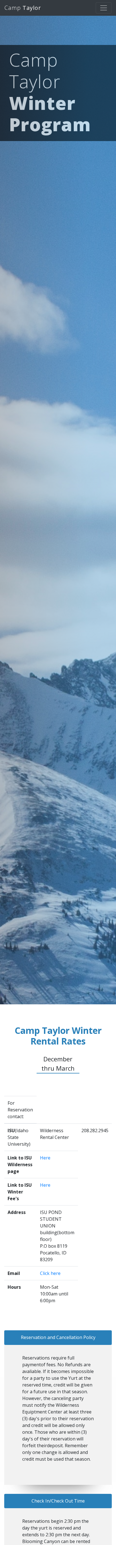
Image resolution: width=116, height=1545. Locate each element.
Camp (23, 8)
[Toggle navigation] (103, 7)
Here (45, 1158)
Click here (50, 1273)
